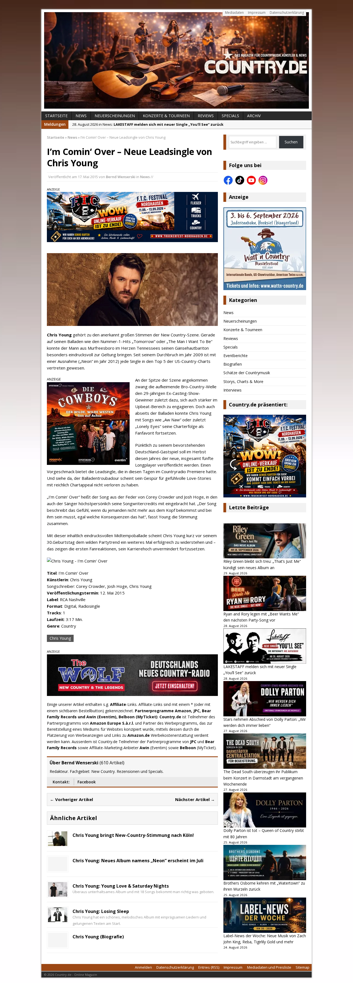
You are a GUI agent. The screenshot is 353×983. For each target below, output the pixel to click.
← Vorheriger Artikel (71, 799)
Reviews (206, 115)
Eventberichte (235, 355)
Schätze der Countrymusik (246, 372)
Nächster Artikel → (195, 799)
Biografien (232, 364)
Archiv (254, 115)
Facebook (86, 781)
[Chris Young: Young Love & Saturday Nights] (57, 893)
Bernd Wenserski (120, 176)
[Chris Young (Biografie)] (57, 944)
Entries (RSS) (208, 967)
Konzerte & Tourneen (166, 115)
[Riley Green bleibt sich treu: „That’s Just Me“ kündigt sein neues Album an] (264, 541)
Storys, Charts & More (243, 381)
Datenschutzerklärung (287, 12)
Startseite (56, 115)
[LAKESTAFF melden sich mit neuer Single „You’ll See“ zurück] (264, 646)
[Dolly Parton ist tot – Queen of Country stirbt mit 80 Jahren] (264, 810)
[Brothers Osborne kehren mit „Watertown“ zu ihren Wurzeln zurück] (264, 862)
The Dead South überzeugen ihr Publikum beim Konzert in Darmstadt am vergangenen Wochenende (263, 778)
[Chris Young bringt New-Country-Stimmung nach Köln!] (57, 842)
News (81, 115)
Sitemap (302, 967)
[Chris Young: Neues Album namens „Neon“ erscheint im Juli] (57, 867)
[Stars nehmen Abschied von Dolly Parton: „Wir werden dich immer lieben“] (264, 698)
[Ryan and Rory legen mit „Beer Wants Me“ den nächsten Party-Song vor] (264, 593)
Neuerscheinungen (115, 115)
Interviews (232, 390)
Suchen (291, 141)
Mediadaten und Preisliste (269, 967)
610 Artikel (112, 763)
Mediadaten (234, 12)
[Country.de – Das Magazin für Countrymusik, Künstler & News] (176, 60)
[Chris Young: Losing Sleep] (57, 918)
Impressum (257, 12)
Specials (230, 115)
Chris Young (60, 638)
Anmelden (143, 967)
